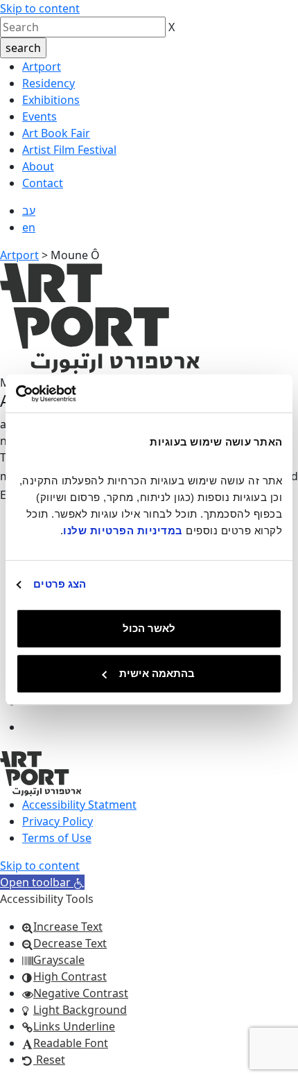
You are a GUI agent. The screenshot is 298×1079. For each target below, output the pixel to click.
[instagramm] (34, 727)
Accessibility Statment (79, 804)
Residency (48, 83)
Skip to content (40, 8)
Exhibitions (51, 99)
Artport (41, 66)
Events (39, 116)
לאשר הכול (149, 628)
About (38, 166)
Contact (42, 183)
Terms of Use (56, 837)
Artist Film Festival (69, 149)
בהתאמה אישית (157, 673)
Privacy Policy (57, 821)
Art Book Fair (56, 133)
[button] (42, 882)
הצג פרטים (59, 584)
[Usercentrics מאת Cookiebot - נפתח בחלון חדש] (76, 394)
